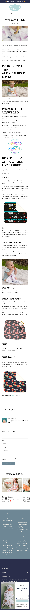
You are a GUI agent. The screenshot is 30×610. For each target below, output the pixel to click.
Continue (22, 601)
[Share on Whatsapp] (12, 410)
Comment (4, 447)
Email (3, 440)
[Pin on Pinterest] (10, 410)
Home (5, 13)
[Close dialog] (28, 583)
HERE (5, 101)
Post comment (8, 463)
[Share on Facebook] (5, 410)
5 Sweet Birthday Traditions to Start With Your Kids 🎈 (10, 499)
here (21, 60)
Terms (18, 607)
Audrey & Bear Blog (12, 13)
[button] (2, 7)
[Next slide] (28, 1)
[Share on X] (7, 410)
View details (5, 504)
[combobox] (17, 598)
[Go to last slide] (2, 1)
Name (3, 434)
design (7, 347)
